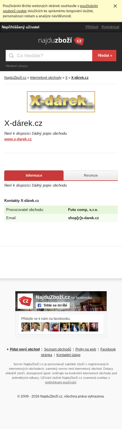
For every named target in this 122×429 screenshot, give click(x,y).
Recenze (91, 175)
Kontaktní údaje (68, 355)
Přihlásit (92, 27)
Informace (34, 175)
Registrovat (110, 27)
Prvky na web (85, 349)
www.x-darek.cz (18, 139)
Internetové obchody (46, 78)
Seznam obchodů (57, 349)
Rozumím (115, 6)
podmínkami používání (60, 382)
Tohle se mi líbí (55, 305)
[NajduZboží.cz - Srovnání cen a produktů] (61, 45)
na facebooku (64, 298)
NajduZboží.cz (15, 78)
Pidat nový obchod (25, 349)
